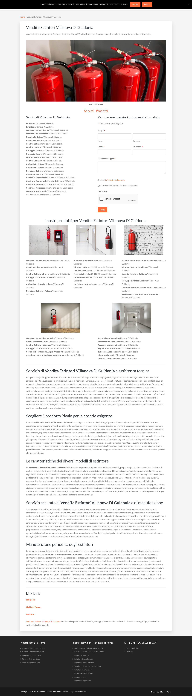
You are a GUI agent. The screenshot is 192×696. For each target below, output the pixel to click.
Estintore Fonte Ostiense (84, 662)
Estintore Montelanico (83, 670)
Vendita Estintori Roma (31, 662)
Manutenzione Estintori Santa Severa (88, 648)
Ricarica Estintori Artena (83, 673)
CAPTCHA (102, 191)
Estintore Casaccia (81, 655)
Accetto (135, 4)
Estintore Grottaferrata (83, 659)
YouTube (30, 614)
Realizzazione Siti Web (43, 691)
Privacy (129, 652)
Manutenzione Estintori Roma (33, 648)
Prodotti (102, 111)
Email (101, 146)
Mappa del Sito (132, 648)
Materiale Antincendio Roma (33, 652)
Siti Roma (57, 691)
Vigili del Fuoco (33, 607)
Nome (100, 141)
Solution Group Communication (74, 691)
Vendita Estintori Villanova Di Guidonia (43, 621)
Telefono (138, 146)
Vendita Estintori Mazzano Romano (87, 666)
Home (22, 17)
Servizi (89, 111)
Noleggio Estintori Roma (31, 655)
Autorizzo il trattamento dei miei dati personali (118, 185)
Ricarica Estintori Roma (31, 659)
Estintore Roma (80, 677)
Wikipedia (30, 599)
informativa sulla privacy (115, 180)
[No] (188, 4)
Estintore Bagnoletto (82, 680)
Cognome (136, 141)
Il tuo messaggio (106, 158)
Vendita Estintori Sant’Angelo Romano (89, 652)
